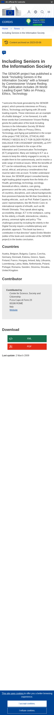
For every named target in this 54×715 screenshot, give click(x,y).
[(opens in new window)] (11, 11)
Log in (29, 12)
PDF (29, 346)
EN (4, 52)
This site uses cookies (13, 693)
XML (29, 338)
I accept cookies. (27, 703)
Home (5, 28)
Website (14, 310)
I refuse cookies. (27, 710)
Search (42, 12)
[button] (36, 12)
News (17, 28)
